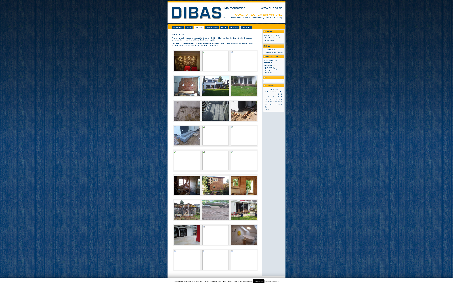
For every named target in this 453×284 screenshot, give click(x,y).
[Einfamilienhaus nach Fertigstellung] (215, 97)
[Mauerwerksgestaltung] (187, 97)
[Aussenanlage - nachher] (215, 222)
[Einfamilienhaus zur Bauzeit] (187, 222)
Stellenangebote (212, 27)
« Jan (267, 109)
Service (188, 27)
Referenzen (199, 27)
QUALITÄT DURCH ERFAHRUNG (258, 14)
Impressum (234, 27)
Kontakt (224, 27)
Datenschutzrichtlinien (272, 281)
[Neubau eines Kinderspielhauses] (187, 197)
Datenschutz (246, 27)
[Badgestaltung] (244, 269)
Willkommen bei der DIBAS (274, 52)
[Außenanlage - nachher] (244, 170)
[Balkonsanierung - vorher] (187, 122)
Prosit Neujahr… (271, 49)
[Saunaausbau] (187, 72)
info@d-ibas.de (269, 40)
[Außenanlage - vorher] (215, 170)
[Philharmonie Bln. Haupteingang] (215, 70)
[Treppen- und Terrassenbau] (244, 97)
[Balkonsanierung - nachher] (215, 122)
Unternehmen (177, 27)
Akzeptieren (259, 281)
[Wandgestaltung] (244, 70)
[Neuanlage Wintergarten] (215, 145)
